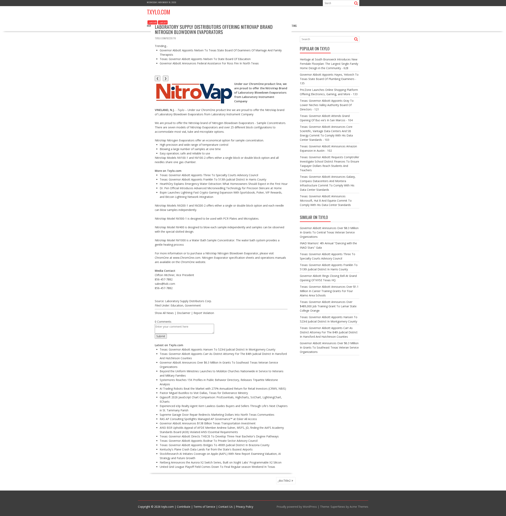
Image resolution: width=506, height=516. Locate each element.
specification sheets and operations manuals (257, 257)
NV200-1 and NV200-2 (191, 205)
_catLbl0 (152, 22)
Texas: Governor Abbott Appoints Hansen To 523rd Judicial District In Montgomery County (217, 349)
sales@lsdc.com (165, 284)
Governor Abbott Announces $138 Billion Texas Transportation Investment (208, 423)
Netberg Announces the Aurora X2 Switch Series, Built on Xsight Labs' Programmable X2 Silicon (220, 462)
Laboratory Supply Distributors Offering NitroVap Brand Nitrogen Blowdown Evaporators (214, 29)
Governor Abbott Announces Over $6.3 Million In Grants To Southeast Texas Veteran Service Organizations (329, 347)
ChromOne (208, 110)
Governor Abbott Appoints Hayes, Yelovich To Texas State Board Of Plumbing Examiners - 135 (329, 79)
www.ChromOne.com (186, 257)
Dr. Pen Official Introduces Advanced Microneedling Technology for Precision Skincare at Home (221, 188)
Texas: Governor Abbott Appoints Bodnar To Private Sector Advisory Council (209, 441)
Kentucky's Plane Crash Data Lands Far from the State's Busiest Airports (206, 449)
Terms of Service (204, 506)
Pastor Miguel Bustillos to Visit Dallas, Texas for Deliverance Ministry (204, 393)
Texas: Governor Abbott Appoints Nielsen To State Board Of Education (205, 59)
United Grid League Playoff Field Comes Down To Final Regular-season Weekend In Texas (217, 467)
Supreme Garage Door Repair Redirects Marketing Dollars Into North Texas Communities (217, 414)
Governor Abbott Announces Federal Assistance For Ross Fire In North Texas (209, 63)
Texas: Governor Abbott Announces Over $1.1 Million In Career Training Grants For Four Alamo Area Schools (329, 291)
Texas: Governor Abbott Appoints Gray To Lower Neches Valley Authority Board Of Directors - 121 (327, 105)
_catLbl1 (163, 22)
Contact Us (225, 506)
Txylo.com (158, 12)
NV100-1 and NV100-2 (191, 158)
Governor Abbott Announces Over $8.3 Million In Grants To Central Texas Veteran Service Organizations (329, 232)
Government (193, 305)
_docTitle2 (284, 480)
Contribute (183, 506)
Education (177, 305)
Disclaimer (183, 313)
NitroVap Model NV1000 (170, 240)
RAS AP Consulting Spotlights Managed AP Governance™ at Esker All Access (208, 419)
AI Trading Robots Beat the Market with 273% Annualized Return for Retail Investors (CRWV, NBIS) (223, 388)
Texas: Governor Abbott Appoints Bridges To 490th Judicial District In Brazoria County (214, 445)
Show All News (164, 313)
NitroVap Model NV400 (169, 227)
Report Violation (204, 313)
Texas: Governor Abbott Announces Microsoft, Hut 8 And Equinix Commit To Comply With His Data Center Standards (326, 200)
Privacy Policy (244, 506)
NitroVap (194, 123)
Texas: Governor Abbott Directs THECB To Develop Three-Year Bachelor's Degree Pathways (219, 436)
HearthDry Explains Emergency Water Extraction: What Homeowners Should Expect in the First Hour (224, 184)
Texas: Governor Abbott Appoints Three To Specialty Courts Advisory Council (209, 175)
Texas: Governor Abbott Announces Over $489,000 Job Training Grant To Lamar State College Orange (328, 306)
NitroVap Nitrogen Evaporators (174, 140)
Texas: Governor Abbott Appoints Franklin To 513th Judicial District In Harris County (213, 179)
